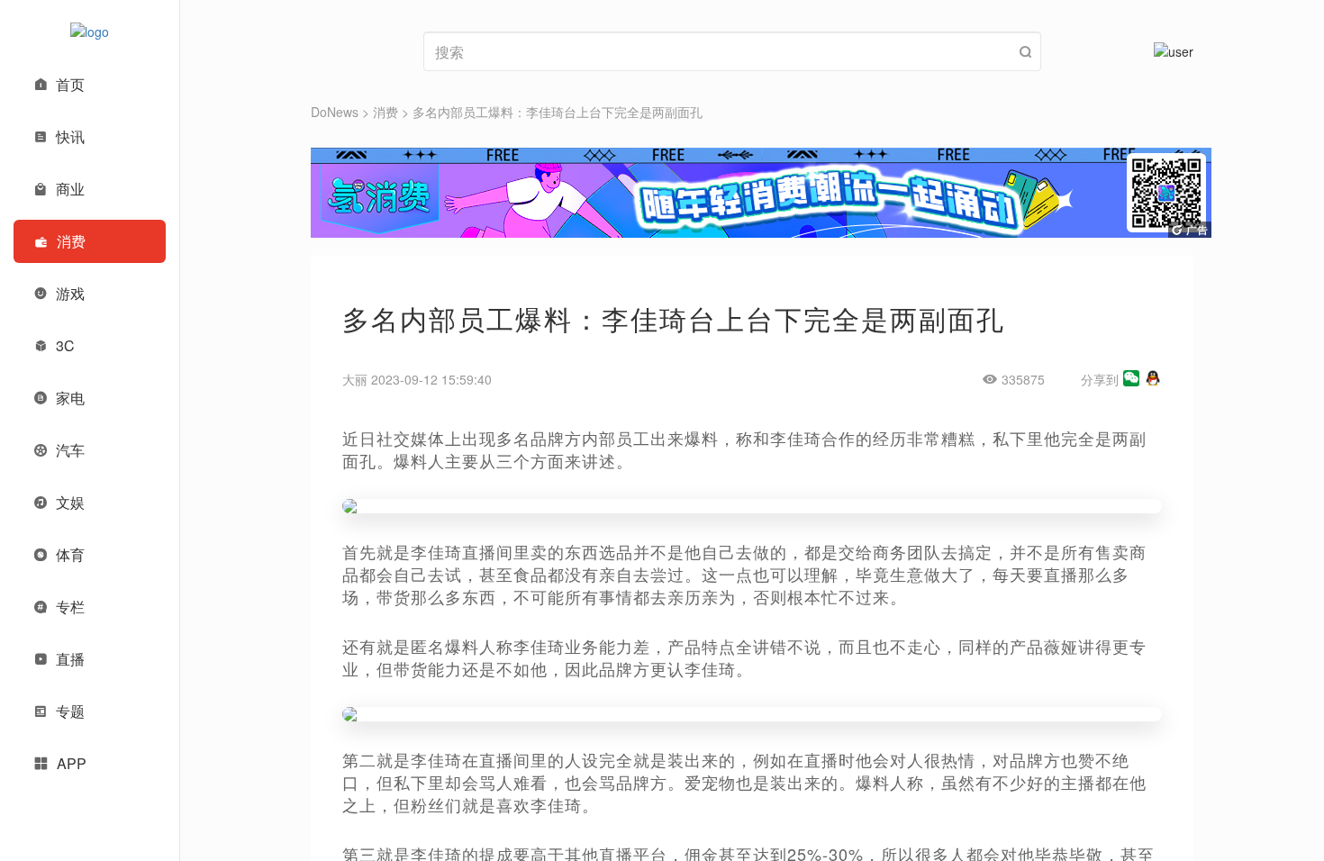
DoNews (334, 112)
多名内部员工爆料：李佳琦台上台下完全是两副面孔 (558, 112)
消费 (385, 112)
